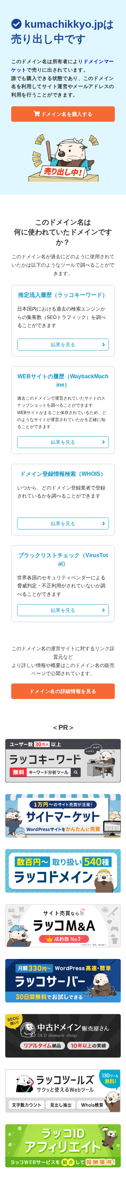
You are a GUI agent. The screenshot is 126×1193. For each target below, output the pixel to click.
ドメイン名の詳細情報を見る (62, 691)
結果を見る (63, 344)
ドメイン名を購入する (67, 114)
